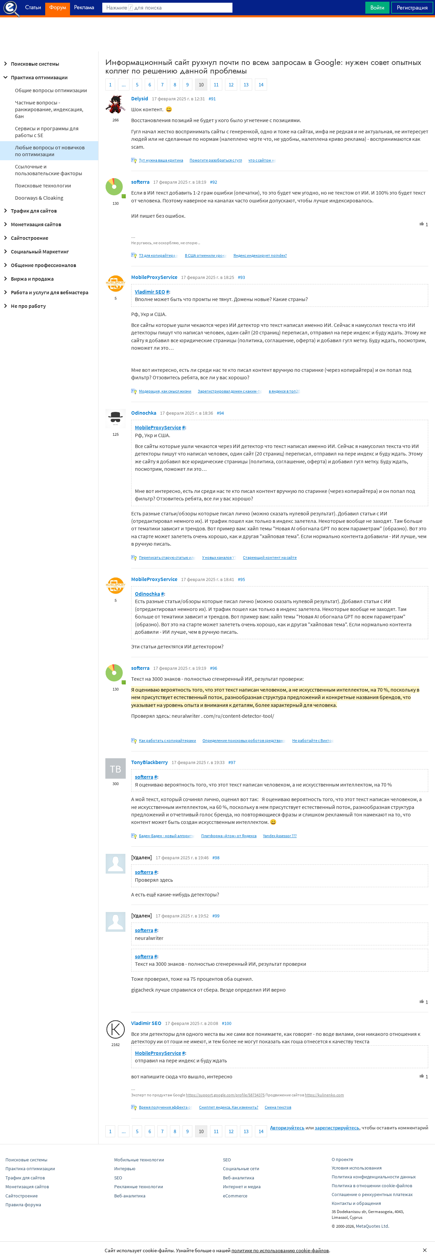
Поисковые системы (35, 63)
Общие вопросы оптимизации (51, 90)
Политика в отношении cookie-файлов (372, 1185)
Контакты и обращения (356, 1203)
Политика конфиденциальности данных (374, 1177)
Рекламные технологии (138, 1186)
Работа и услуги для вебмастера (49, 292)
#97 (232, 762)
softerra (140, 181)
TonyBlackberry (149, 762)
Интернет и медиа (242, 1186)
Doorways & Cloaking (39, 197)
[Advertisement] (217, 34)
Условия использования (357, 1168)
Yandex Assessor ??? (280, 835)
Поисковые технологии (43, 185)
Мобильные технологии (139, 1160)
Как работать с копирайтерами (167, 740)
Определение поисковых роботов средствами (244, 740)
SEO (118, 1178)
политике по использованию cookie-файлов (280, 1250)
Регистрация (412, 7)
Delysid (139, 98)
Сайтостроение (29, 237)
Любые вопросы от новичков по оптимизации (50, 151)
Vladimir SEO (150, 291)
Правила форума (23, 1205)
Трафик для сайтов (34, 210)
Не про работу (28, 305)
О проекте (342, 1159)
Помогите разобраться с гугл (216, 160)
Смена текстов (278, 1107)
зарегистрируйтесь (337, 1127)
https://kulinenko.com (324, 1094)
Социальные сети (241, 1168)
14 (261, 84)
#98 (216, 858)
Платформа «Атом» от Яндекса (229, 835)
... (124, 84)
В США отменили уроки (206, 255)
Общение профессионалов (43, 265)
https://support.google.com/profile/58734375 (225, 1094)
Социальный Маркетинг (40, 251)
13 (246, 84)
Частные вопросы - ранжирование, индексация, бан (49, 109)
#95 (241, 579)
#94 (220, 413)
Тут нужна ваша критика (161, 160)
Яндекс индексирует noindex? (260, 255)
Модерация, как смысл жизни (165, 391)
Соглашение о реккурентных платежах (372, 1194)
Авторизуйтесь (287, 1127)
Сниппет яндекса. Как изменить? (228, 1107)
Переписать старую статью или (167, 557)
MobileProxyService (154, 277)
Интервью (124, 1168)
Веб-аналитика (129, 1196)
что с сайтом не (262, 160)
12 (231, 84)
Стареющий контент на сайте (270, 557)
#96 (213, 668)
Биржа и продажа (32, 278)
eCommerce (235, 1196)
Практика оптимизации (39, 77)
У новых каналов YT (219, 557)
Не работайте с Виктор (313, 740)
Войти (377, 7)
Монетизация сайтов (36, 224)
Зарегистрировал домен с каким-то (230, 391)
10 (201, 84)
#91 (212, 99)
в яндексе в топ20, (285, 391)
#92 (213, 182)
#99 (216, 916)
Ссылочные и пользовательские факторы (48, 170)
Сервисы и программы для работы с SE (47, 131)
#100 (226, 1023)
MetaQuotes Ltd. (372, 1226)
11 (216, 84)
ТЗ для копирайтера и (158, 255)
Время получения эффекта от (166, 1107)
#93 (241, 277)
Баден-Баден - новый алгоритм (167, 835)
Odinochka (143, 412)
